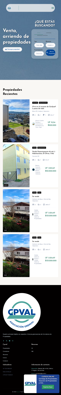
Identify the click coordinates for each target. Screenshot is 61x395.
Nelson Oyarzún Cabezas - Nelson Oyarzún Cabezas (38, 169)
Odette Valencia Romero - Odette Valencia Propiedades (38, 214)
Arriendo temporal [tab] (42, 35)
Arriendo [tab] (48, 32)
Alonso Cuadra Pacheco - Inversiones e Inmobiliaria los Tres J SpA (39, 124)
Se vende (35, 196)
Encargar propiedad (13, 49)
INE (32, 351)
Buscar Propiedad (52, 52)
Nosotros (5, 354)
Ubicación (48, 41)
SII (32, 348)
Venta (34, 147)
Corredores (6, 351)
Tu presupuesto (38, 50)
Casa (39, 192)
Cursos (5, 357)
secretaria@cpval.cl (40, 373)
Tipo (35, 41)
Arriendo (35, 102)
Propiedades (6, 348)
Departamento (43, 102)
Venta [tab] (38, 32)
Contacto (5, 361)
